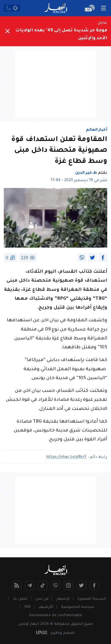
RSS (28, 607)
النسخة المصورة (92, 599)
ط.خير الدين (86, 173)
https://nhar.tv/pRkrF (66, 457)
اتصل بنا (20, 599)
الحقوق (77, 624)
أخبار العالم (96, 130)
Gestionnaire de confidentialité (55, 615)
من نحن (41, 599)
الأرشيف (46, 607)
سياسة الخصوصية (77, 607)
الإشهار (63, 599)
